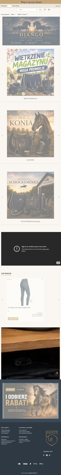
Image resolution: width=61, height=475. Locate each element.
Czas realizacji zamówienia (25, 433)
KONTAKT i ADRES (23, 439)
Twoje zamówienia (5, 430)
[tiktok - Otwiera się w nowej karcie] (49, 455)
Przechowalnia (4, 433)
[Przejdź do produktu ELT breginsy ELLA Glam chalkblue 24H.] (25, 292)
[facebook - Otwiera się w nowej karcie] (44, 455)
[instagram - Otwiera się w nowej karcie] (47, 455)
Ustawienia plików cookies (7, 441)
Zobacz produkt (13, 318)
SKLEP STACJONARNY (24, 441)
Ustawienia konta (5, 431)
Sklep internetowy (28, 473)
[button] (40, 9)
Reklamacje (4, 444)
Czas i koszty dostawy (24, 431)
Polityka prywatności (6, 442)
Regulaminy (4, 439)
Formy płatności (23, 430)
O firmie (21, 442)
